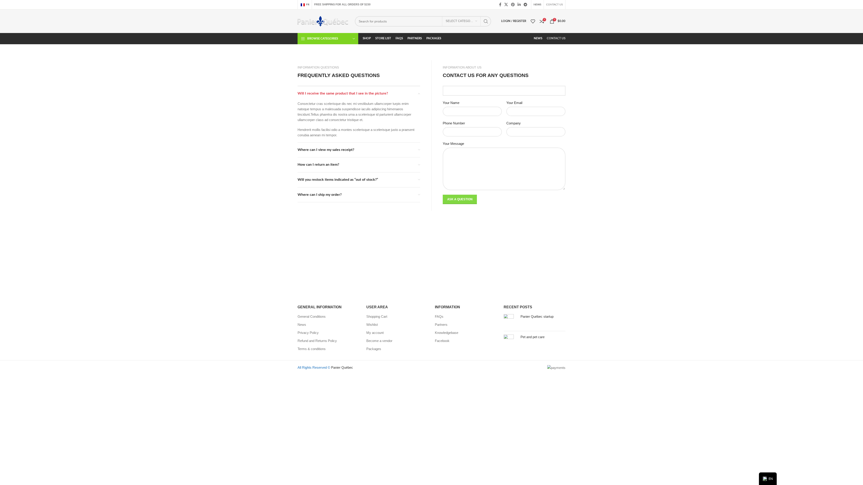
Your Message (453, 144)
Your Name (451, 103)
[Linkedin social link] (519, 4)
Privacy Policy (308, 333)
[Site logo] (323, 21)
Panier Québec (342, 367)
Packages (373, 349)
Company (513, 123)
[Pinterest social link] (512, 4)
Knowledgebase (446, 333)
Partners (441, 324)
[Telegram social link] (525, 4)
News (302, 324)
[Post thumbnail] (510, 321)
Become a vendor (379, 341)
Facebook (442, 341)
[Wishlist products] (532, 21)
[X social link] (506, 4)
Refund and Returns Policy (317, 341)
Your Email (514, 103)
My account (375, 333)
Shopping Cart (376, 316)
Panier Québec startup (537, 316)
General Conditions (312, 316)
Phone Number (454, 123)
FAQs (439, 316)
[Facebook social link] (500, 4)
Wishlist (372, 324)
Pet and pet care (532, 337)
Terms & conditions (312, 349)
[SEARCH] (486, 21)
